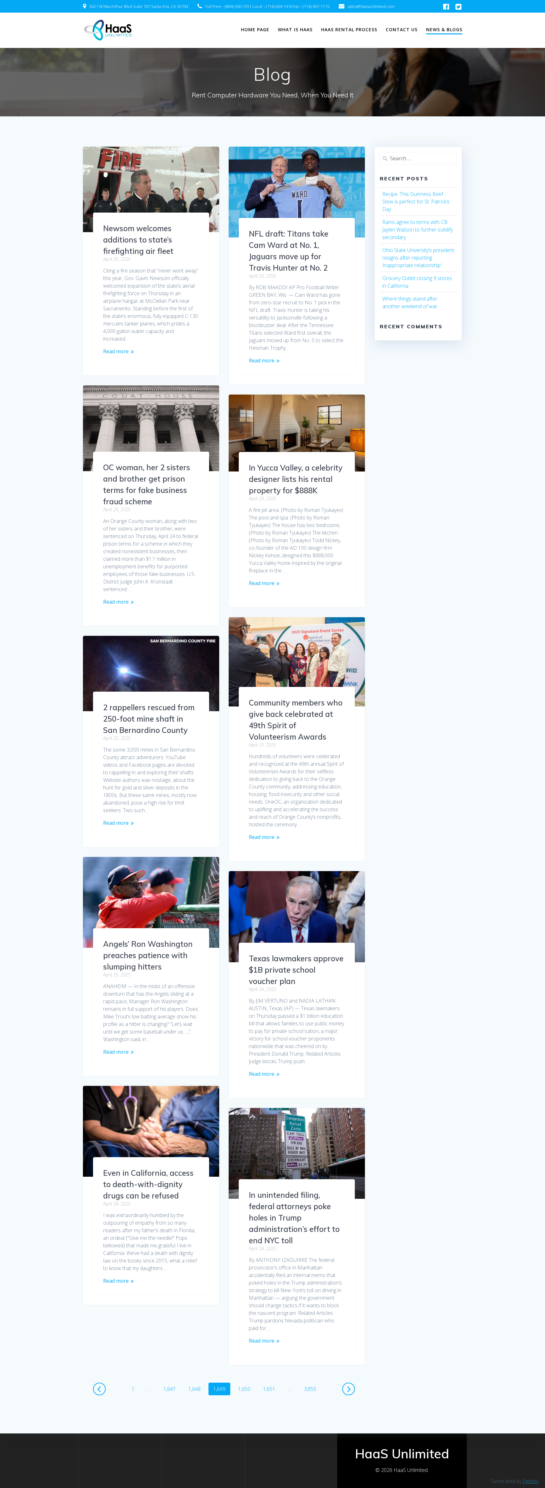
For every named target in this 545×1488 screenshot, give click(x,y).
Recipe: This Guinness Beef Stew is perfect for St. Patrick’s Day (415, 201)
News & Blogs (444, 29)
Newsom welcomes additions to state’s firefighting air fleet (138, 240)
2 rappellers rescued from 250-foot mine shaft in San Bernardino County (149, 719)
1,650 (244, 1388)
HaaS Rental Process (349, 29)
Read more (116, 351)
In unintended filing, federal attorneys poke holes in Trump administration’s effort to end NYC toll (294, 1217)
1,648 (194, 1388)
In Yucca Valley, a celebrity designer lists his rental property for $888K (296, 479)
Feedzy (531, 1481)
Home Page (255, 29)
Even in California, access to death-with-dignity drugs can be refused (148, 1184)
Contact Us (402, 29)
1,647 (169, 1388)
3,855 (310, 1388)
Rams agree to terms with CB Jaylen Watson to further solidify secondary (417, 230)
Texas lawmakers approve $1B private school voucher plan (296, 970)
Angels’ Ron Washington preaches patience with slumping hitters (148, 955)
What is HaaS (295, 29)
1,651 (269, 1388)
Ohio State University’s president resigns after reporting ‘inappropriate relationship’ (418, 258)
